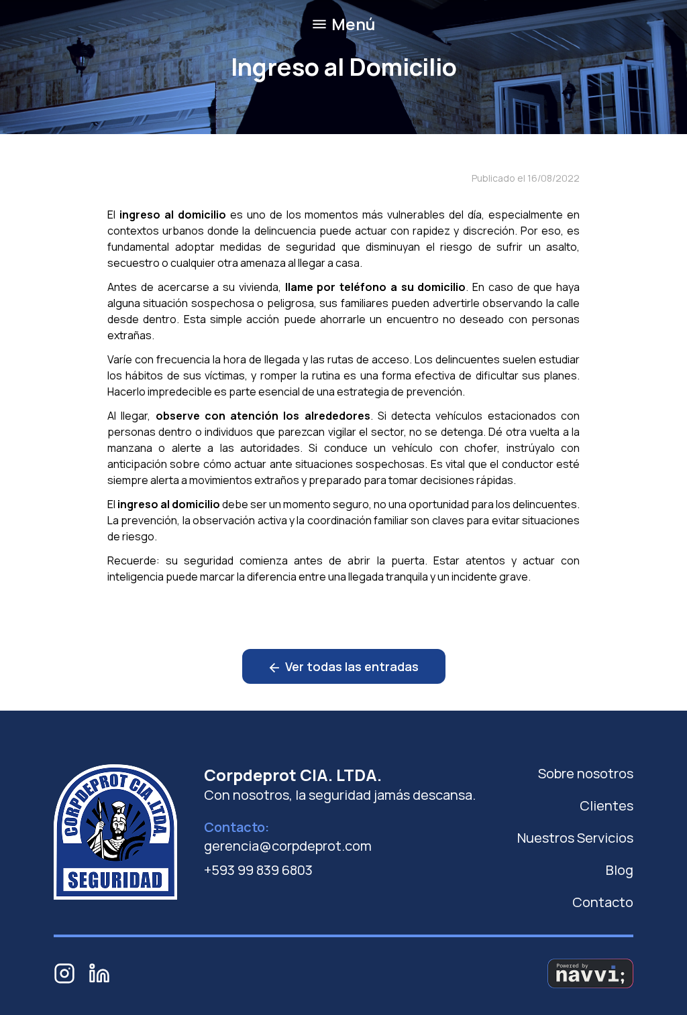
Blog (619, 870)
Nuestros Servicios (575, 838)
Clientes (606, 805)
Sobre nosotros (585, 773)
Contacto (602, 902)
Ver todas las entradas (350, 666)
